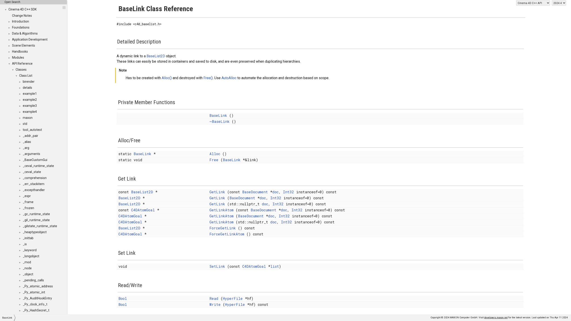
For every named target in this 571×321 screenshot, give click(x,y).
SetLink (217, 266)
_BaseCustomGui (35, 160)
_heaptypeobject (35, 232)
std (25, 124)
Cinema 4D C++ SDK (22, 9)
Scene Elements (23, 45)
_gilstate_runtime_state (40, 226)
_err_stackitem (33, 184)
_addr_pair (30, 136)
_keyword (30, 250)
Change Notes (22, 15)
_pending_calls (33, 280)
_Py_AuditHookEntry (37, 298)
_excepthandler (34, 190)
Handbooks (20, 51)
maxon (28, 117)
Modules (18, 57)
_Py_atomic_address (38, 286)
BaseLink (218, 115)
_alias (27, 142)
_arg (26, 148)
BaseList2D (156, 56)
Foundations (20, 27)
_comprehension (35, 178)
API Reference (22, 63)
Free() (208, 78)
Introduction (20, 21)
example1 (30, 93)
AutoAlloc (228, 78)
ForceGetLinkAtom (226, 234)
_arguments (31, 154)
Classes (21, 69)
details (27, 87)
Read (213, 298)
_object (28, 274)
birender (29, 81)
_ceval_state (32, 172)
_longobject (31, 256)
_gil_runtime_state (36, 220)
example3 (30, 105)
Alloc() (167, 78)
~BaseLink (219, 121)
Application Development (30, 39)
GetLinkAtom (221, 210)
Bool (122, 298)
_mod (27, 262)
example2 (30, 99)
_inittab (28, 238)
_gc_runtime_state (36, 214)
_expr (27, 196)
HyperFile (233, 298)
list (274, 266)
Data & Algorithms (25, 33)
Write (215, 304)
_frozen (28, 208)
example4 (30, 111)
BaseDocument (255, 191)
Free (213, 159)
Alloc (214, 153)
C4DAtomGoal (143, 210)
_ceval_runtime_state (38, 166)
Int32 (288, 191)
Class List (25, 75)
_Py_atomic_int (34, 292)
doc (275, 191)
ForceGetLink (222, 228)
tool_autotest (32, 130)
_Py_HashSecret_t (36, 310)
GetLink (217, 191)
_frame (28, 202)
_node (27, 268)
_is (25, 244)
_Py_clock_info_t (35, 304)
